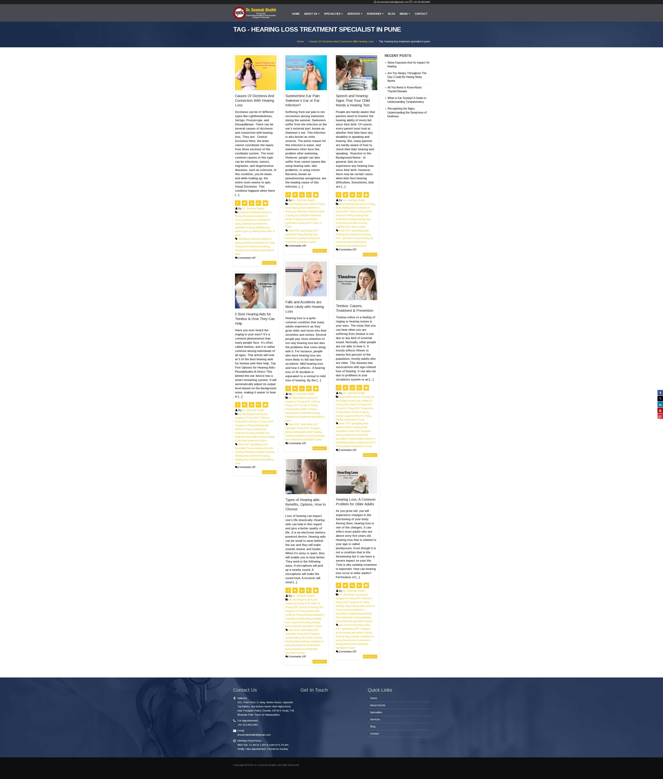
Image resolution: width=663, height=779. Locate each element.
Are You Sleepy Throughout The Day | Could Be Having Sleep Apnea (406, 77)
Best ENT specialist (300, 230)
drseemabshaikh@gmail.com (254, 734)
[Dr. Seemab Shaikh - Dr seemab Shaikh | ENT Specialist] (254, 13)
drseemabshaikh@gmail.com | (393, 2)
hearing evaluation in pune (300, 435)
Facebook (238, 203)
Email (265, 203)
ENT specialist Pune (347, 238)
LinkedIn (251, 203)
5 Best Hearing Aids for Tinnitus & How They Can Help (255, 318)
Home (296, 13)
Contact (421, 13)
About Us (310, 13)
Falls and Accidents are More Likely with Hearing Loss (304, 306)
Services (353, 13)
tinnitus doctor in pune (355, 411)
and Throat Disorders (351, 624)
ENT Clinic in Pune (354, 211)
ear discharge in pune (301, 397)
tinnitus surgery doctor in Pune (353, 415)
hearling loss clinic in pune (350, 226)
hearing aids (292, 641)
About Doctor (378, 705)
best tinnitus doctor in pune (354, 396)
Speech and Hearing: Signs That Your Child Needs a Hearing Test (353, 100)
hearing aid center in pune (306, 431)
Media (404, 13)
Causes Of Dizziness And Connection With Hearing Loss (254, 100)
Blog (391, 13)
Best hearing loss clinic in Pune (306, 203)
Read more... (269, 263)
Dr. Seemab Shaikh (253, 208)
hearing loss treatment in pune (252, 246)
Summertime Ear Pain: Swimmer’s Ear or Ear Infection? (302, 100)
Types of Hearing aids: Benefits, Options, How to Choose (305, 504)
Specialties (332, 13)
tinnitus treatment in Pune (350, 419)
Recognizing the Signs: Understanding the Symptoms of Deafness (407, 112)
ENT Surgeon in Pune (356, 602)
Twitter (244, 203)
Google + (258, 203)
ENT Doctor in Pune (305, 405)
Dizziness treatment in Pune (258, 242)
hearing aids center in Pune (300, 409)
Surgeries (374, 13)
